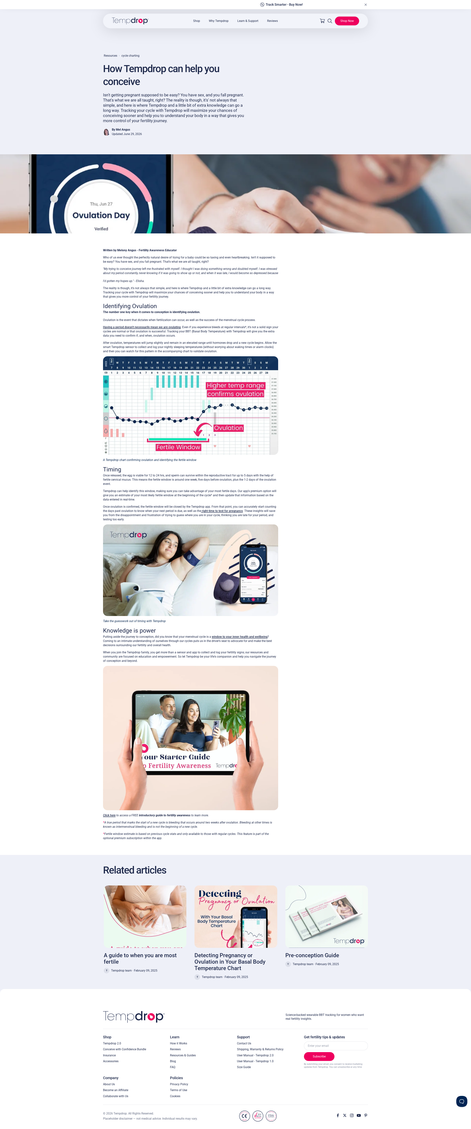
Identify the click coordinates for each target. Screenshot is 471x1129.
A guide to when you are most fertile (140, 958)
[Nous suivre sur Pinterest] (366, 1115)
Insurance (109, 1055)
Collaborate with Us (115, 1096)
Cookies (175, 1096)
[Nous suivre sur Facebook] (338, 1115)
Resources (110, 55)
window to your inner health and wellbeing (240, 636)
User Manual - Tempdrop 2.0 (255, 1055)
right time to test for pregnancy (222, 511)
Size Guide (244, 1067)
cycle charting (130, 55)
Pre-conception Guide (312, 955)
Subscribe (319, 1056)
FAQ (172, 1067)
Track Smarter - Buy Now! (284, 4)
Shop (196, 21)
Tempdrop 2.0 (112, 1043)
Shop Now (347, 21)
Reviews (272, 21)
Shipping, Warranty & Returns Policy (260, 1049)
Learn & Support (247, 21)
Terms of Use (178, 1090)
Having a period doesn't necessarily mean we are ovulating (142, 327)
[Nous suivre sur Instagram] (352, 1115)
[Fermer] (365, 4)
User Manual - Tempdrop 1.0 (255, 1061)
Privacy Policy (179, 1084)
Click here (109, 815)
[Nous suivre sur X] (345, 1115)
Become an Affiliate (115, 1090)
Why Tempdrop (219, 21)
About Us (109, 1084)
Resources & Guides (183, 1055)
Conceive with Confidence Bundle (124, 1049)
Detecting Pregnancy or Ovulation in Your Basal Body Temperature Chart (229, 961)
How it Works (178, 1043)
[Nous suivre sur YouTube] (359, 1115)
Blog (173, 1061)
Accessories (110, 1061)
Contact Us (244, 1043)
